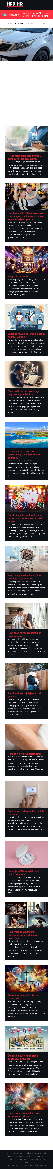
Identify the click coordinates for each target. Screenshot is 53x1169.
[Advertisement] (26, 90)
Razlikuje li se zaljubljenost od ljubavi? (24, 695)
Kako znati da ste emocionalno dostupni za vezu (24, 634)
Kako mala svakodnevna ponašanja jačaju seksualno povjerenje (23, 934)
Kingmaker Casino (18, 276)
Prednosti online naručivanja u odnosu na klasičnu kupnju (24, 157)
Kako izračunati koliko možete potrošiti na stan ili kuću (24, 577)
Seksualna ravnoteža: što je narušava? (23, 997)
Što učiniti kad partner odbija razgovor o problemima (23, 393)
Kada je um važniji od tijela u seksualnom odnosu (23, 1114)
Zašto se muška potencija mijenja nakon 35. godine (26, 335)
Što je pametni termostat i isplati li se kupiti (26, 812)
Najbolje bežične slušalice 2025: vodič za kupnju (25, 873)
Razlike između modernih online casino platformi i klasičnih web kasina (25, 518)
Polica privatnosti (38, 1165)
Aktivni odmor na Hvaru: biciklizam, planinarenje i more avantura (24, 454)
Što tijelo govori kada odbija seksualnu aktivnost (23, 1057)
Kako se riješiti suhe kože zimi (24, 753)
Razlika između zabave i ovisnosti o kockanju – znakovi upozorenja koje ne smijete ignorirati (26, 216)
